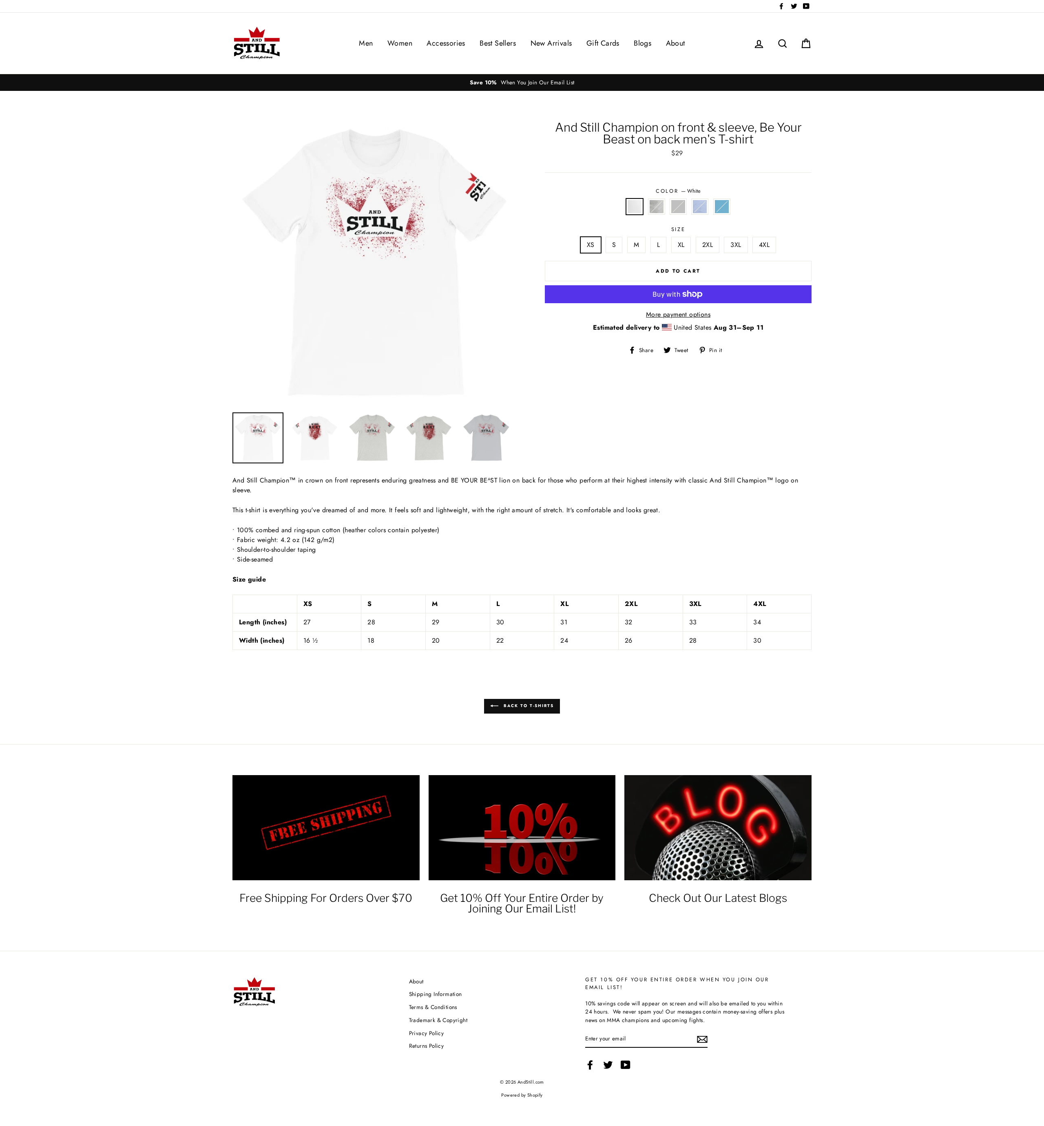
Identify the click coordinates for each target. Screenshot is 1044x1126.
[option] (433, 82)
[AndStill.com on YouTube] (625, 1065)
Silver (678, 206)
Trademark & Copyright (438, 1020)
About (675, 43)
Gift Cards (602, 43)
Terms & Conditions (433, 1007)
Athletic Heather (656, 206)
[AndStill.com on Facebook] (590, 1065)
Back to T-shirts (528, 706)
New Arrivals (551, 43)
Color (678, 191)
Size (678, 229)
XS (591, 244)
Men (366, 43)
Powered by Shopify (521, 1095)
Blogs (642, 43)
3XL (735, 244)
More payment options (678, 314)
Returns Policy (426, 1046)
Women (399, 43)
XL (681, 244)
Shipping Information (435, 994)
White (634, 206)
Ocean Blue (722, 206)
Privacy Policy (426, 1033)
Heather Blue (700, 206)
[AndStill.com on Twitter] (608, 1065)
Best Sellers (498, 43)
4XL (764, 244)
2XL (707, 244)
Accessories (446, 43)
